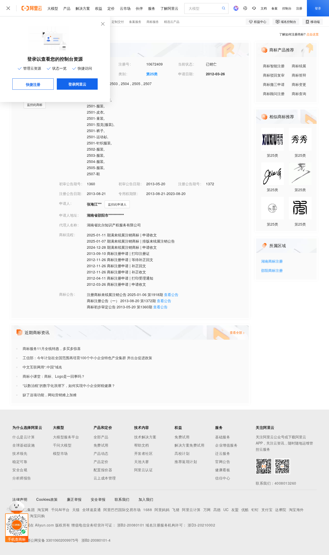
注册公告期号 (189, 183)
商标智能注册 (274, 65)
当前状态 (185, 64)
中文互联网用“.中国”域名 (42, 366)
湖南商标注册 (272, 261)
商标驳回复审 (274, 75)
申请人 (64, 203)
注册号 (123, 64)
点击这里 (312, 34)
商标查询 (299, 93)
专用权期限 (127, 193)
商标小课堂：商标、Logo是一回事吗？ (54, 376)
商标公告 (66, 294)
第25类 (152, 73)
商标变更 (299, 84)
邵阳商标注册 (272, 271)
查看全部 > (237, 332)
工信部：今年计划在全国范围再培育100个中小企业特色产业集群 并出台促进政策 (87, 357)
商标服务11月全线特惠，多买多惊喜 (52, 348)
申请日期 (185, 73)
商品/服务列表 (70, 93)
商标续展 (299, 65)
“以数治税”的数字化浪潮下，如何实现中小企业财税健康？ (69, 385)
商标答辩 (299, 75)
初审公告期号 (70, 183)
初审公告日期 (129, 183)
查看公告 (171, 294)
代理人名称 (68, 224)
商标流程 (66, 234)
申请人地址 (68, 215)
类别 (122, 73)
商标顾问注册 (274, 93)
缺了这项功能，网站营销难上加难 (50, 394)
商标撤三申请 (274, 84)
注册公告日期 (70, 193)
